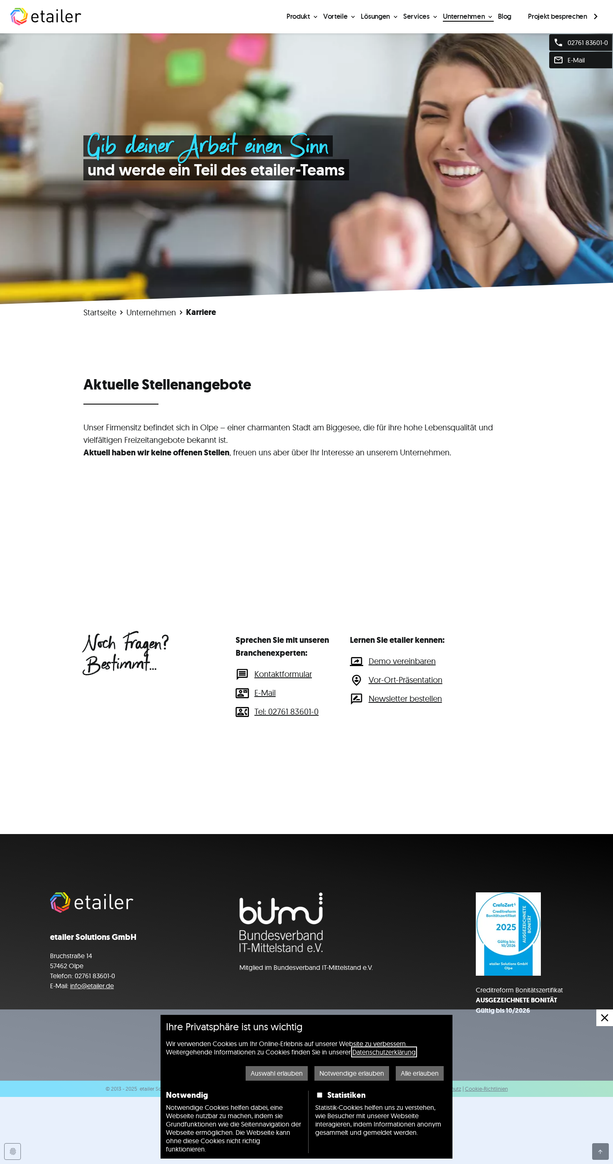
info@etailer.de (92, 986)
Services (416, 16)
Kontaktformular (283, 674)
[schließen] (604, 1017)
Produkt (298, 16)
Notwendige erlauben (351, 1073)
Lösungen (375, 16)
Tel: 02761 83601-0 (286, 711)
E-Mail (265, 692)
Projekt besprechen (557, 16)
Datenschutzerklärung (384, 1052)
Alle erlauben (420, 1073)
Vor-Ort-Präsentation (405, 679)
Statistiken (346, 1094)
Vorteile (335, 16)
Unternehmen (464, 16)
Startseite (99, 312)
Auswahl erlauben (277, 1073)
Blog (504, 16)
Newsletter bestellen (405, 698)
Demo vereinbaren (402, 661)
